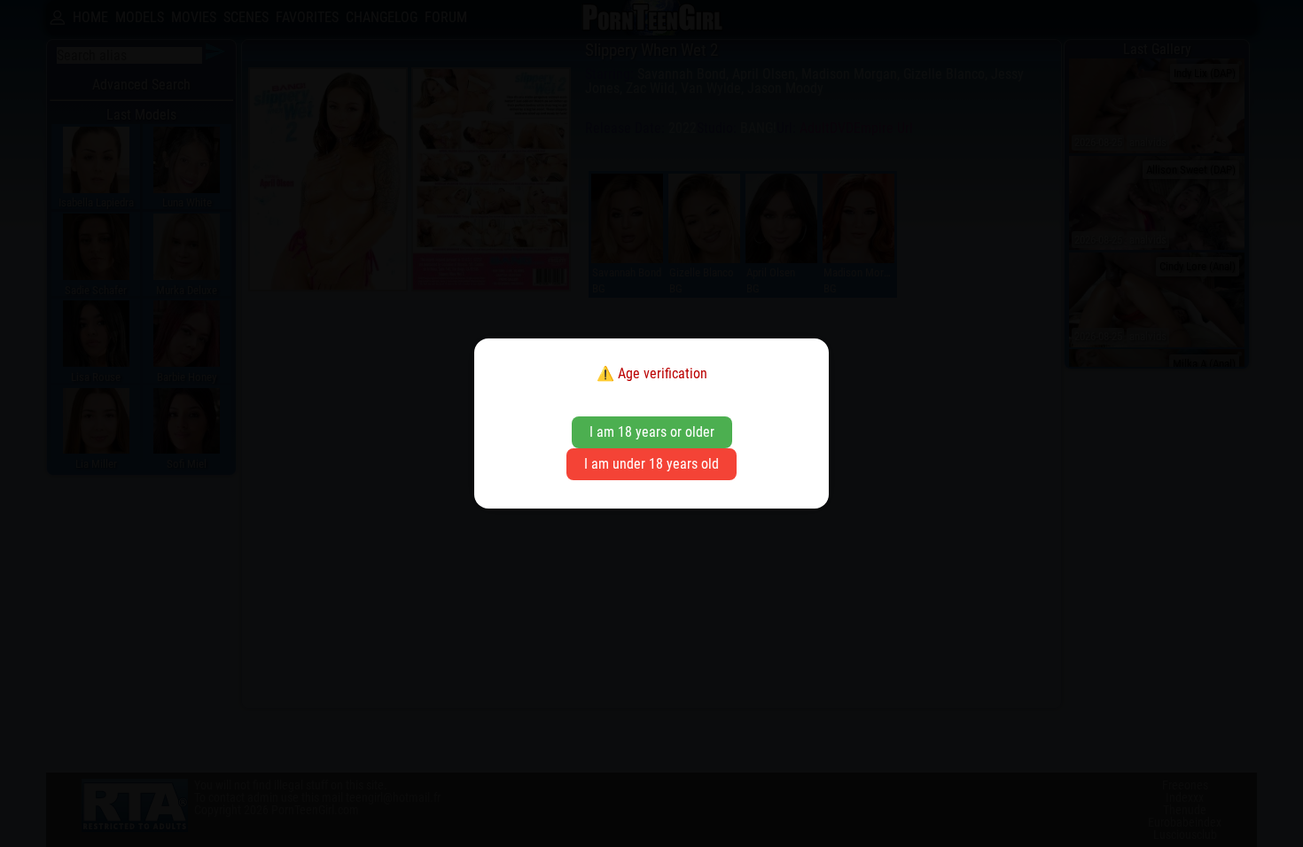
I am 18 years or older (651, 432)
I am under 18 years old (651, 463)
